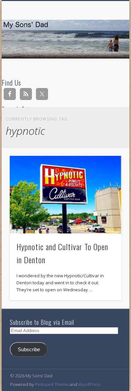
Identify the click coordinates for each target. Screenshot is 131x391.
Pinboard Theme (52, 384)
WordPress (89, 384)
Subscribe (29, 349)
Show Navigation (105, 60)
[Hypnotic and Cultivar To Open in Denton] (65, 194)
